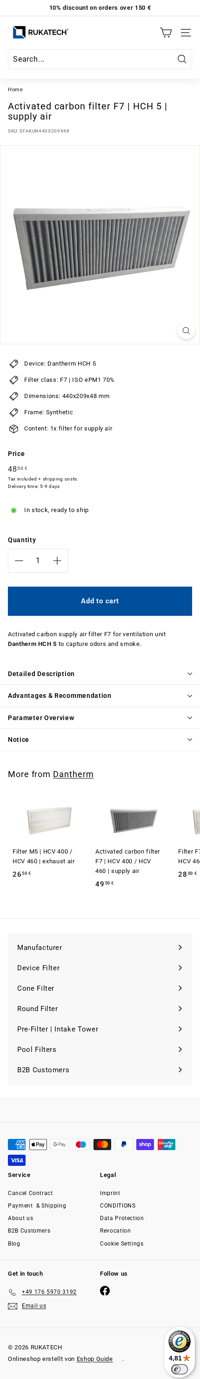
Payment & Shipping (37, 1205)
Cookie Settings (122, 1243)
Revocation (115, 1230)
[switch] (179, 1369)
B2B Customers (29, 1230)
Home (15, 90)
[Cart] (166, 32)
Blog (14, 1243)
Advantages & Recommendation (60, 695)
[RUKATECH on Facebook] (105, 1291)
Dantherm (73, 774)
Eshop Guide (95, 1358)
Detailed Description (41, 673)
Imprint (110, 1193)
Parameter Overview (41, 717)
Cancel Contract (30, 1193)
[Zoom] (186, 330)
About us (20, 1218)
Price (16, 453)
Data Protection (122, 1218)
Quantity (22, 540)
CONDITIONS (118, 1205)
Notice (18, 739)
